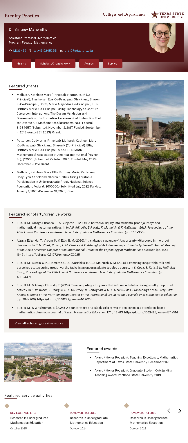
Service (112, 63)
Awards (89, 63)
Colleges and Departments (124, 14)
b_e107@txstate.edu (79, 50)
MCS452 (19, 50)
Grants (21, 63)
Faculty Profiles (21, 15)
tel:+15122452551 (45, 50)
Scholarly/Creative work (55, 63)
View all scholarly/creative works (39, 323)
